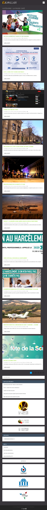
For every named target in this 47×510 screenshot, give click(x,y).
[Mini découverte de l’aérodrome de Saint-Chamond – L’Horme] (21, 311)
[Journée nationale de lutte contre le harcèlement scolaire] (21, 278)
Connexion (6, 447)
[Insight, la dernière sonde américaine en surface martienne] (22, 207)
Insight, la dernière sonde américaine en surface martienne (21, 221)
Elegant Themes (20, 506)
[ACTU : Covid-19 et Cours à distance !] (21, 58)
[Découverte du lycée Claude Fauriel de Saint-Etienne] (22, 132)
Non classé (20, 362)
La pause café (16, 73)
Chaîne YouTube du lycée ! (11, 109)
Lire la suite (7, 43)
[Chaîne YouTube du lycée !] (23, 95)
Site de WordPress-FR (8, 456)
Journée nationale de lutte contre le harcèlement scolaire (21, 289)
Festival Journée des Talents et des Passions (16, 36)
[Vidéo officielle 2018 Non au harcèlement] (22, 244)
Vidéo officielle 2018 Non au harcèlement (15, 258)
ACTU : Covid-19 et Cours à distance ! (14, 72)
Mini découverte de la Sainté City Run (14, 184)
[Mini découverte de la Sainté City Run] (23, 169)
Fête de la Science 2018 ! (10, 360)
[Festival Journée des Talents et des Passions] (22, 22)
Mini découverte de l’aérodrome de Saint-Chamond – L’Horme (21, 325)
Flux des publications (8, 450)
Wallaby (6, 38)
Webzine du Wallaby (17, 38)
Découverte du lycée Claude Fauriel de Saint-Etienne (18, 146)
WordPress (32, 506)
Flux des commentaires (8, 453)
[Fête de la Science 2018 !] (22, 347)
